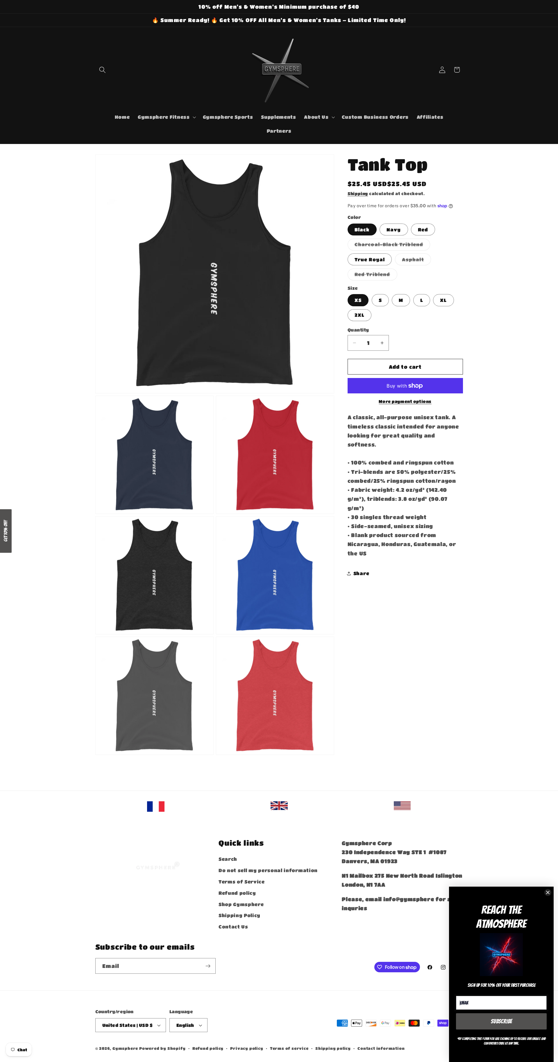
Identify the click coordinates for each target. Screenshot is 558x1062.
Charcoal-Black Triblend (392, 246)
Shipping (358, 193)
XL (443, 300)
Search (228, 859)
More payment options (405, 401)
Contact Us (233, 926)
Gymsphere (125, 1048)
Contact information (381, 1048)
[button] (102, 69)
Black (362, 229)
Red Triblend (376, 275)
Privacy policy (246, 1048)
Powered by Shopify (162, 1048)
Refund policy (237, 893)
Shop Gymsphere (241, 904)
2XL (359, 315)
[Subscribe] (208, 966)
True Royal (370, 259)
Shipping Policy (239, 915)
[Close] (547, 892)
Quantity (358, 329)
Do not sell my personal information (268, 870)
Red (423, 229)
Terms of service (289, 1048)
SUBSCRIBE (501, 1021)
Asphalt (416, 260)
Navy (394, 229)
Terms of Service (242, 881)
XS (358, 300)
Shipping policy (333, 1048)
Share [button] (361, 573)
